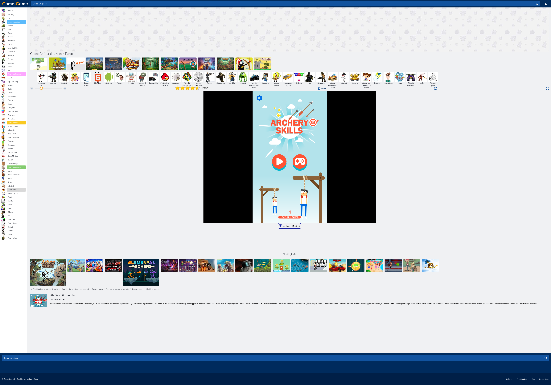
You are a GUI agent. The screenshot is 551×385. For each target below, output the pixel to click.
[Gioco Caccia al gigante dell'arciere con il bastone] (113, 63)
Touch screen (137, 289)
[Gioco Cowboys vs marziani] (281, 265)
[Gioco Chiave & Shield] (430, 265)
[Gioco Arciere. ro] (57, 63)
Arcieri (117, 289)
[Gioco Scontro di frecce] (48, 272)
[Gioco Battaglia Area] (244, 265)
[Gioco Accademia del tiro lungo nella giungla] (150, 63)
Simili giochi (289, 254)
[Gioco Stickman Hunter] (244, 63)
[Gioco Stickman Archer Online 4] (38, 63)
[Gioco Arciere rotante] (169, 63)
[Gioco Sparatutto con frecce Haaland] (132, 63)
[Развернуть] (547, 88)
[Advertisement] (160, 29)
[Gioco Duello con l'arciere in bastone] (76, 265)
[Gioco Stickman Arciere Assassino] (113, 265)
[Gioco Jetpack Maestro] (393, 265)
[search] (537, 3)
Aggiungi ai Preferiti (291, 226)
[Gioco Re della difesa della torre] (262, 63)
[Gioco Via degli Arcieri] (206, 63)
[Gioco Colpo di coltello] (355, 265)
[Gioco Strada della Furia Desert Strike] (337, 265)
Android (157, 289)
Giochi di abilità (52, 289)
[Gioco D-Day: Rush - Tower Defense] (225, 265)
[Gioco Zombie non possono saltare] (206, 265)
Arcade (126, 289)
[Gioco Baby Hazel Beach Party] (374, 265)
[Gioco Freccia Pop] (94, 265)
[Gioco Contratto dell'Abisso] (169, 265)
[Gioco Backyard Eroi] (411, 265)
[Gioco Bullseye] (94, 63)
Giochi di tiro (66, 289)
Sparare (108, 289)
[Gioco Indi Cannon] (262, 265)
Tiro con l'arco (97, 289)
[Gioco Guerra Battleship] (300, 265)
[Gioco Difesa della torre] (225, 63)
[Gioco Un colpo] (188, 265)
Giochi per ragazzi (81, 289)
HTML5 (148, 289)
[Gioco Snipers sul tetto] (318, 265)
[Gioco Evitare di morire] (76, 63)
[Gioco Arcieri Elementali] (141, 272)
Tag (533, 379)
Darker (323, 88)
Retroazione (544, 379)
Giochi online (38, 289)
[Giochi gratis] (15, 3)
